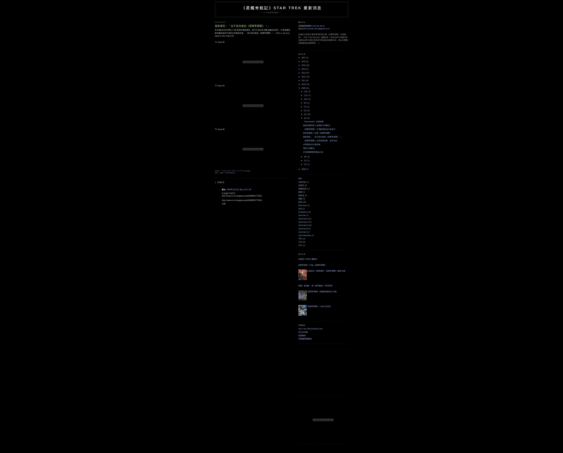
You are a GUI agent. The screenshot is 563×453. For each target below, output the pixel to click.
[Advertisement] (323, 372)
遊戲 (300, 199)
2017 (303, 58)
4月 (305, 118)
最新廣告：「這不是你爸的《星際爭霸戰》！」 (242, 25)
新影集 (301, 195)
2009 (303, 88)
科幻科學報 (303, 332)
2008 (303, 169)
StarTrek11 (230, 173)
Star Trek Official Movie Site (310, 329)
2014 (303, 69)
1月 (305, 164)
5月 (305, 114)
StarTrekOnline (304, 235)
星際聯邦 (302, 335)
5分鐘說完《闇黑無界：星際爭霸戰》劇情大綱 (325, 271)
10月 (306, 99)
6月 (305, 110)
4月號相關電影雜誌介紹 (313, 152)
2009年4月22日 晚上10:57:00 (239, 189)
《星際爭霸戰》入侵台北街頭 (318, 306)
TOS (300, 242)
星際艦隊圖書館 (305, 339)
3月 (305, 157)
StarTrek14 (303, 229)
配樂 (300, 192)
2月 (305, 160)
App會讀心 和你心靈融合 (306, 259)
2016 (303, 61)
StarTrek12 (303, 222)
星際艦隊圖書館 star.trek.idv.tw (311, 26)
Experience (303, 212)
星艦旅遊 (302, 189)
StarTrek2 (302, 232)
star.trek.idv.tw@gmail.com (318, 29)
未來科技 (302, 182)
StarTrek (302, 215)
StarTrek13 (303, 225)
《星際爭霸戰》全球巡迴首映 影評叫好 (320, 141)
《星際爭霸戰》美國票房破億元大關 (321, 291)
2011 (303, 80)
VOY (300, 245)
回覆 (224, 204)
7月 (305, 107)
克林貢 (301, 185)
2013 (303, 73)
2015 (303, 65)
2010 (303, 84)
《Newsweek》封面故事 (313, 121)
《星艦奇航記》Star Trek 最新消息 (281, 8)
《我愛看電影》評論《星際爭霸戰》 (311, 265)
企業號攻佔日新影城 (311, 144)
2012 (303, 77)
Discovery (302, 205)
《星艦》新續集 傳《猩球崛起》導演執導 (314, 286)
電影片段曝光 (308, 148)
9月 (305, 103)
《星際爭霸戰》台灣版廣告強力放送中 (319, 129)
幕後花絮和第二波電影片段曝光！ (317, 125)
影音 (221, 173)
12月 (306, 91)
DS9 (300, 209)
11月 (306, 95)
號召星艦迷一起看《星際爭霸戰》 (317, 133)
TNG (300, 239)
